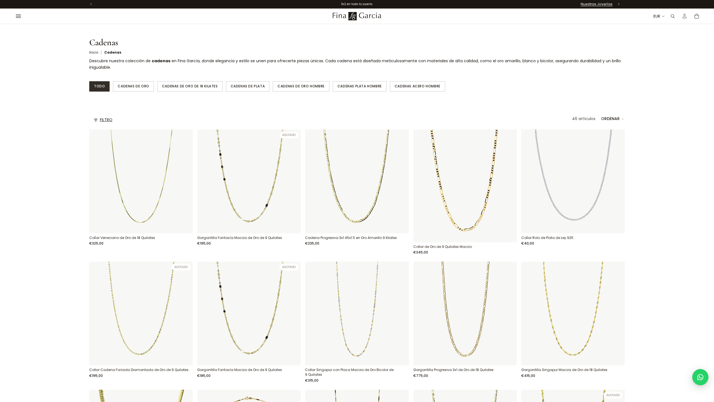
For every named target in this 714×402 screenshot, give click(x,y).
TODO (99, 86)
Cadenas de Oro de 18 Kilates (190, 86)
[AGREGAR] (184, 225)
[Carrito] (697, 16)
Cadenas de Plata (248, 86)
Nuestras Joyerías (596, 4)
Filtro (106, 120)
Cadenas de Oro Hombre (301, 86)
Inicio (93, 52)
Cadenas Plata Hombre (359, 86)
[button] (613, 119)
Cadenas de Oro (133, 86)
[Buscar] (673, 16)
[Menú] (18, 16)
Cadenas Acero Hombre (417, 86)
